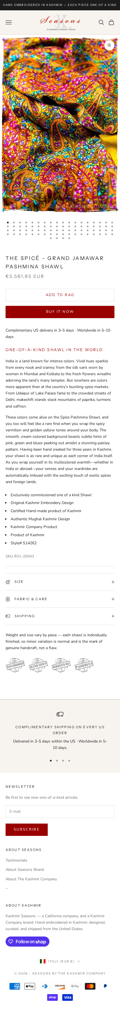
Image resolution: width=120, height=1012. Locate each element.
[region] (60, 731)
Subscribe (27, 829)
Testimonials (16, 860)
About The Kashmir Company (31, 879)
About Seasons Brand (25, 869)
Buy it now (60, 311)
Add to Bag (60, 294)
